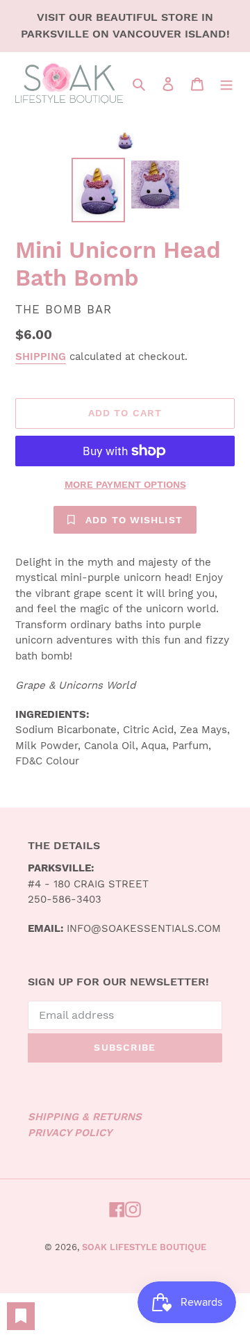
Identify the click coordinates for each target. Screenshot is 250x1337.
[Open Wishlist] (21, 1316)
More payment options (125, 484)
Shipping (40, 356)
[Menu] (226, 83)
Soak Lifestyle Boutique (144, 1247)
